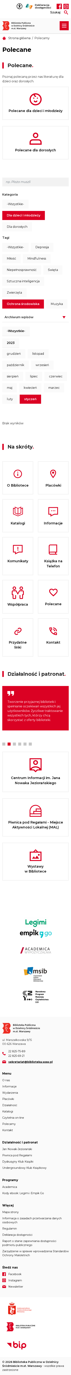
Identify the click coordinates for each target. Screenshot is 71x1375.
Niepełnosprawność (22, 270)
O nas (6, 1080)
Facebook (59, 6)
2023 (11, 343)
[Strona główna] (20, 25)
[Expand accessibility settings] (20, 6)
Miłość (11, 258)
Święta (53, 270)
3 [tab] (14, 744)
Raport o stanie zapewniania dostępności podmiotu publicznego (29, 1243)
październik (15, 365)
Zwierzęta (14, 292)
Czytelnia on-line (13, 1117)
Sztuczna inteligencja (23, 281)
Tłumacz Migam (29, 6)
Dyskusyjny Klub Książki (17, 1161)
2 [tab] (9, 744)
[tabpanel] (35, 708)
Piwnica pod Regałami (17, 1155)
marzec (54, 388)
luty (10, 399)
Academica (9, 1187)
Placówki (8, 1099)
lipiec (34, 376)
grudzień (14, 353)
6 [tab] (30, 744)
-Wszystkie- (15, 204)
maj (9, 388)
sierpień (13, 376)
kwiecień (30, 388)
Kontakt (7, 1130)
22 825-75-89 (16, 1051)
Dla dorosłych (17, 227)
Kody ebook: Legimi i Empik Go (23, 1193)
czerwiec (55, 376)
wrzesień (42, 365)
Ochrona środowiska (23, 304)
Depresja (42, 247)
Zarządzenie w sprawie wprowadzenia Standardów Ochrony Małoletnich (35, 1253)
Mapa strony (10, 1212)
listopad (38, 353)
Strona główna (19, 38)
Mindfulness (36, 258)
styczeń (30, 399)
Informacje (9, 1086)
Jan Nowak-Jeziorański (17, 1149)
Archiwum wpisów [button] (19, 317)
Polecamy (9, 1124)
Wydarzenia (10, 1092)
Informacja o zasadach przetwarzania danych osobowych (32, 1220)
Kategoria (10, 194)
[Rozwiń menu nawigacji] (64, 25)
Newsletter (15, 1286)
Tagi (5, 238)
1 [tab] (3, 744)
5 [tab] (25, 744)
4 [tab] (19, 744)
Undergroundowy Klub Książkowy (24, 1168)
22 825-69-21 (16, 1056)
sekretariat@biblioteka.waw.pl (30, 1062)
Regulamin (9, 1228)
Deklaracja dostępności (43, 6)
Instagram (66, 6)
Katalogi (7, 1111)
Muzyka (57, 304)
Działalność (9, 1105)
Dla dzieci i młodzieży (23, 215)
